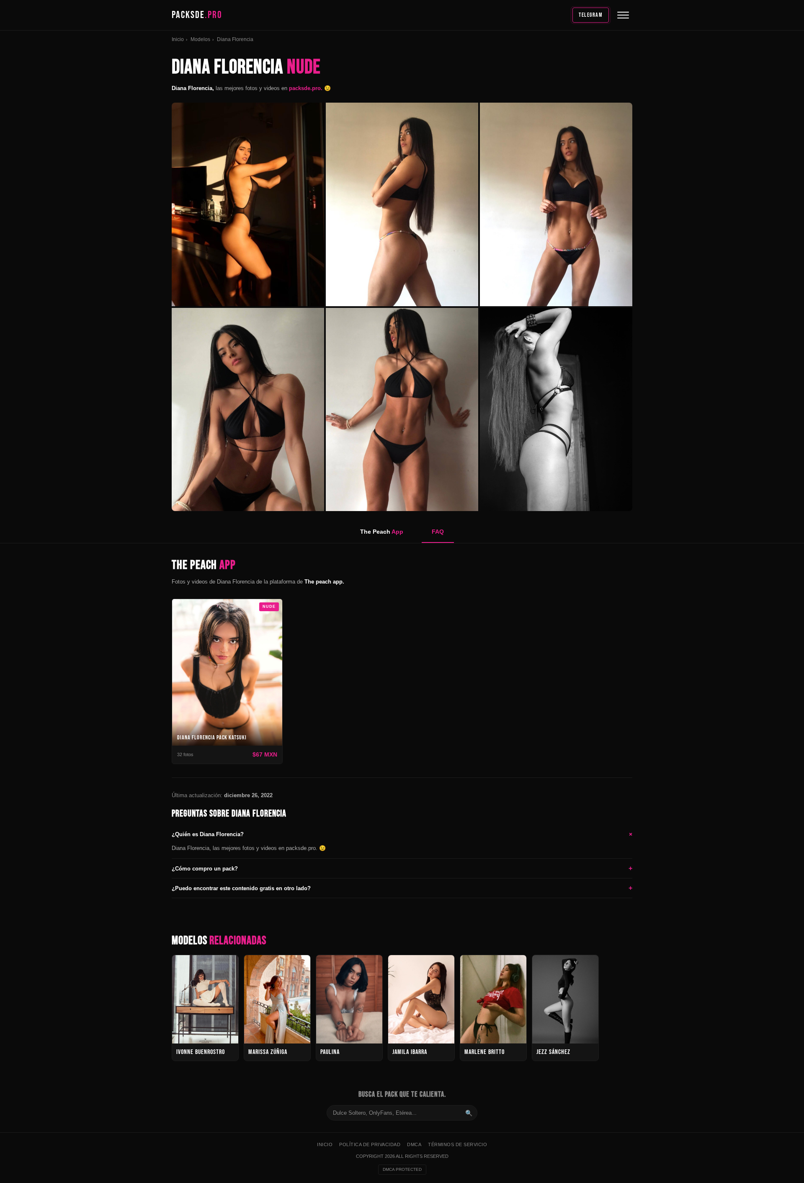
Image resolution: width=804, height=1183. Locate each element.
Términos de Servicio (457, 1144)
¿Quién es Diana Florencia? (402, 834)
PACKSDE (197, 15)
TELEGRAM (591, 14)
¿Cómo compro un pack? (402, 868)
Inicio (178, 39)
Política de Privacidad (369, 1144)
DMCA (414, 1144)
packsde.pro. (306, 88)
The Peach (381, 531)
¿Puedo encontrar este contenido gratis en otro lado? (402, 887)
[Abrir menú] (623, 15)
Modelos (200, 39)
